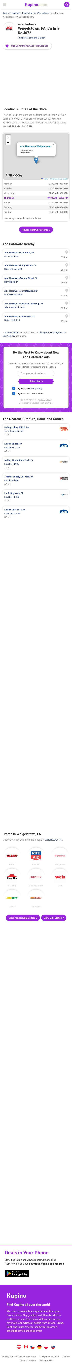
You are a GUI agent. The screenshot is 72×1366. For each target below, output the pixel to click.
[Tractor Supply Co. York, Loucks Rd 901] (36, 480)
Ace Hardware (11, 332)
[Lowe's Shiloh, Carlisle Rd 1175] (36, 447)
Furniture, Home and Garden (31, 37)
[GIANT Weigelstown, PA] (12, 856)
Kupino (6, 13)
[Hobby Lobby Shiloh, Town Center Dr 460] (36, 431)
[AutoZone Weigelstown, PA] (36, 899)
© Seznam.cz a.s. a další (59, 179)
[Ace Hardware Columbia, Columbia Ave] (36, 254)
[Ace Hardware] (9, 29)
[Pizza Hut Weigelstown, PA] (12, 878)
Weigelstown (43, 13)
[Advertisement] (36, 78)
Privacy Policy (35, 388)
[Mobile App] (17, 1274)
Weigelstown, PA (53, 839)
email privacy (45, 399)
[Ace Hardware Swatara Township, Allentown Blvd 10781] (36, 305)
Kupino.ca (25, 1347)
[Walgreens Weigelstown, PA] (60, 856)
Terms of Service (28, 1360)
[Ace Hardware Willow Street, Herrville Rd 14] (36, 280)
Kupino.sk (53, 1347)
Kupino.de (39, 1347)
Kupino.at (18, 1347)
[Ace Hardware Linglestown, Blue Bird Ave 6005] (36, 267)
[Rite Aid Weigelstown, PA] (36, 856)
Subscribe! (35, 381)
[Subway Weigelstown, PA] (12, 899)
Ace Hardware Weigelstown (35, 146)
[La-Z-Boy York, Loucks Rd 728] (36, 497)
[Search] (66, 4)
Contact (66, 1356)
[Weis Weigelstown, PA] (60, 878)
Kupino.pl (46, 1347)
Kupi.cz (32, 1347)
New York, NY (9, 336)
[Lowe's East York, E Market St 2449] (36, 513)
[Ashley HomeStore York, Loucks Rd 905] (36, 464)
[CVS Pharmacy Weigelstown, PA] (36, 878)
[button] (27, 46)
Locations (15, 13)
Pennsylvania (28, 13)
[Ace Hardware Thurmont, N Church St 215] (36, 318)
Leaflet (45, 179)
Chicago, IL (44, 332)
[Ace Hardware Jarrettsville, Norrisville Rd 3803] (36, 292)
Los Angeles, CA (58, 332)
